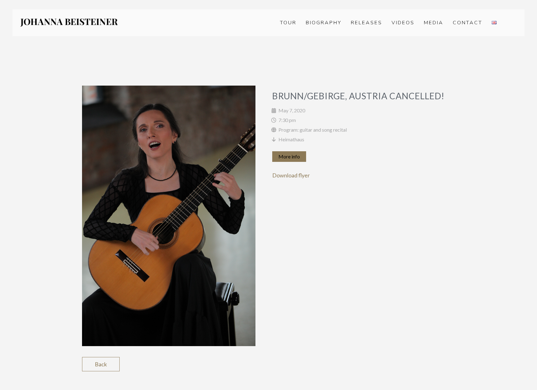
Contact (467, 22)
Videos (403, 22)
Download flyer (291, 175)
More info (289, 156)
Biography (324, 22)
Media (433, 22)
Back (101, 364)
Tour (288, 22)
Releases (366, 22)
